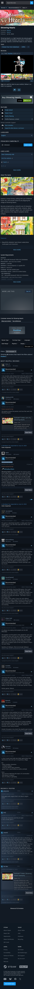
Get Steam (21, 949)
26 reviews (15, 541)
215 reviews (15, 748)
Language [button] (27, 340)
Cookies (6, 958)
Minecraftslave (9, 539)
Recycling (20, 939)
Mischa (9, 30)
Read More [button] (28, 432)
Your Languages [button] (10, 351)
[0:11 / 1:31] (17, 64)
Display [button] (22, 343)
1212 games (8, 667)
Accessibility (7, 952)
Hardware (20, 936)
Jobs (19, 933)
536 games (8, 365)
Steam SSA (7, 933)
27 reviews (15, 579)
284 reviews (16, 620)
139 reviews (16, 399)
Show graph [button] (28, 346)
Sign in (3, 84)
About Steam (7, 930)
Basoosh (7, 700)
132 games (8, 702)
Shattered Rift (9, 397)
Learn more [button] (28, 145)
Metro (7, 452)
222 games (8, 579)
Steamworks (7, 936)
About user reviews (6, 321)
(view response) (6, 447)
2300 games (8, 620)
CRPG (23, 47)
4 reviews (15, 702)
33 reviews (15, 365)
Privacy (6, 949)
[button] (4, 8)
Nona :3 (7, 364)
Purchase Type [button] (16, 340)
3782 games (8, 454)
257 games (8, 748)
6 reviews (14, 512)
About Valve (21, 930)
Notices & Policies (8, 955)
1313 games (8, 399)
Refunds (6, 961)
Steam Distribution (9, 939)
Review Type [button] (5, 340)
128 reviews (16, 454)
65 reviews (15, 667)
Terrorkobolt (8, 511)
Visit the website (6, 158)
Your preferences (17, 321)
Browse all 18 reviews (17, 908)
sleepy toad (8, 618)
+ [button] (28, 47)
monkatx (7, 665)
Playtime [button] (14, 343)
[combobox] (18, 2)
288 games (8, 541)
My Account (21, 958)
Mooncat (7, 746)
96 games (7, 512)
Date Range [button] (5, 343)
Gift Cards (6, 942)
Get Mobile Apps (9, 983)
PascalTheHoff (9, 577)
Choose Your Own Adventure (10, 47)
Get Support (21, 955)
